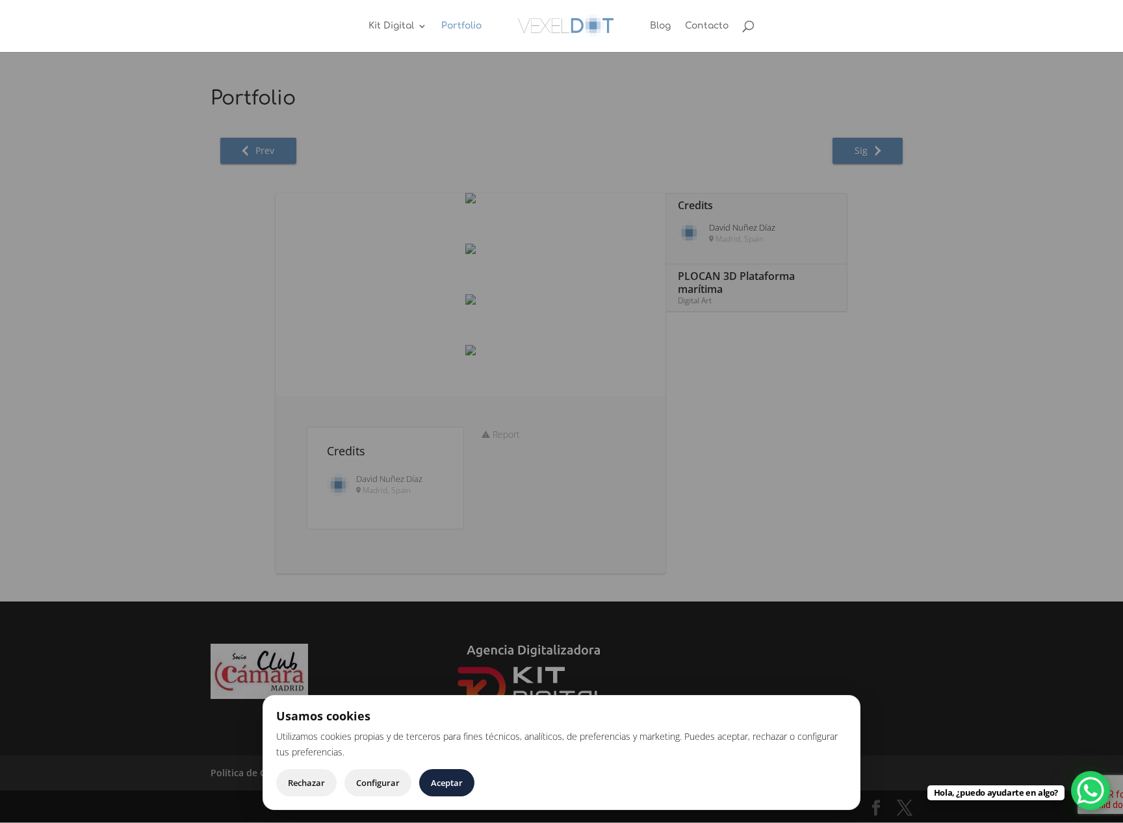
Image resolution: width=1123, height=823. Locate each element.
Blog (660, 26)
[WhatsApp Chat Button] (1090, 790)
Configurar (378, 783)
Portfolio (461, 26)
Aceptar (447, 783)
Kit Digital (391, 26)
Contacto (707, 26)
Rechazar (306, 783)
